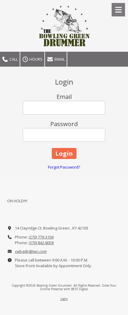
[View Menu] (118, 9)
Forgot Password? (64, 167)
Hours (36, 59)
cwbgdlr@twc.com (31, 251)
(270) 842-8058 (41, 242)
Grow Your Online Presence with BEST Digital (78, 287)
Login (64, 299)
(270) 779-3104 (41, 237)
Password (64, 124)
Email (59, 59)
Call (13, 59)
